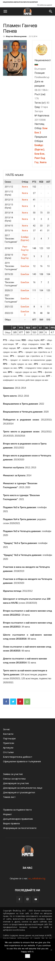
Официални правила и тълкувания (22, 761)
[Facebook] (19, 899)
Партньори (9, 738)
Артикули (8, 747)
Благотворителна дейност (17, 756)
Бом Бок (39, 153)
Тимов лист (9, 796)
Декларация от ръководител (19, 792)
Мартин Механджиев (16, 36)
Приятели (8, 743)
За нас (6, 729)
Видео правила (11, 823)
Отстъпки (8, 752)
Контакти (8, 733)
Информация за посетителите (20, 827)
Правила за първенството (17, 809)
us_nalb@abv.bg (36, 878)
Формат (7, 814)
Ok (27, 956)
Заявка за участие (13, 774)
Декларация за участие (16, 783)
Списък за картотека (14, 778)
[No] (51, 949)
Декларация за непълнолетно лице (22, 787)
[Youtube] (36, 899)
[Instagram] (27, 899)
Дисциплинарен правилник (18, 818)
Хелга (43, 162)
